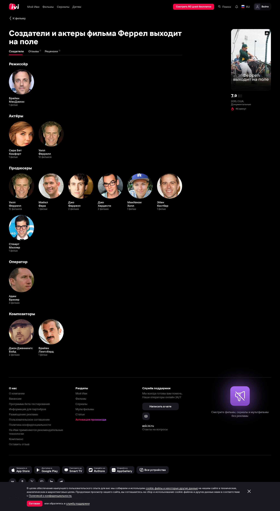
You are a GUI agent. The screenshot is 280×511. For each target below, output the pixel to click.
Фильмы (81, 398)
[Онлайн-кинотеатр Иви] (15, 6)
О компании (17, 393)
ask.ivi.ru (148, 426)
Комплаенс (16, 439)
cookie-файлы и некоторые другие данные (172, 488)
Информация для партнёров (27, 409)
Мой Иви (81, 393)
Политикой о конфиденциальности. (50, 495)
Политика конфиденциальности (30, 424)
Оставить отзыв (19, 444)
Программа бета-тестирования (29, 403)
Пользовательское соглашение (29, 419)
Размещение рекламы (23, 414)
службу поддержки (78, 503)
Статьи (80, 414)
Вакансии (15, 398)
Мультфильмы (85, 409)
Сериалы (81, 403)
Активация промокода (91, 419)
